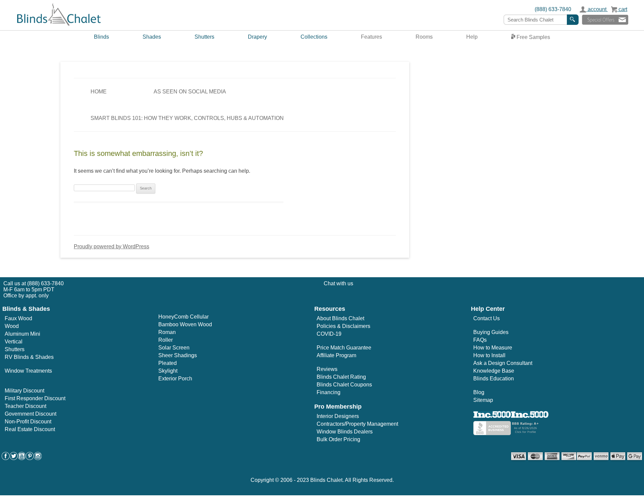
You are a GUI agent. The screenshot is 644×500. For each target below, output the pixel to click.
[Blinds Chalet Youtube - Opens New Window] (22, 458)
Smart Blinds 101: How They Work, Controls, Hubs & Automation (187, 118)
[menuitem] (101, 37)
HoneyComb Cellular (183, 317)
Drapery (257, 37)
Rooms (424, 37)
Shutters (204, 37)
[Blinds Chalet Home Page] (59, 24)
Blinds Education (493, 378)
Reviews (327, 369)
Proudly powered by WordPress (111, 246)
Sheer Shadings (177, 355)
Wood (12, 326)
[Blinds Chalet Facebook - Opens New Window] (6, 458)
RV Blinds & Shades (29, 357)
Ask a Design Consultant (502, 363)
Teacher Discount (25, 406)
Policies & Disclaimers (343, 326)
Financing (328, 392)
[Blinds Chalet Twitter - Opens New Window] (14, 458)
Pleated (167, 363)
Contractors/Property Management (357, 424)
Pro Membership (338, 406)
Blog (478, 392)
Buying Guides (490, 332)
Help (472, 37)
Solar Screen (174, 347)
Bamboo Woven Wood (185, 324)
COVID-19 (329, 334)
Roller (165, 340)
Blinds (101, 37)
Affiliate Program (336, 355)
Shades (152, 37)
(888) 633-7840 (553, 9)
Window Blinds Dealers (345, 431)
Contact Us (486, 318)
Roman (167, 332)
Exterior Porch (175, 378)
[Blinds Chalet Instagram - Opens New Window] (38, 458)
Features (371, 37)
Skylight (167, 371)
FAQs (480, 340)
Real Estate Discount (30, 429)
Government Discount (30, 414)
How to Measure (492, 347)
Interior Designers (338, 416)
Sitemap (483, 400)
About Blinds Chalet (340, 318)
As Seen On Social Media (190, 91)
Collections (314, 37)
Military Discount (24, 390)
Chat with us (338, 283)
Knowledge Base (493, 371)
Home (99, 91)
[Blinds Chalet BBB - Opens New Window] (506, 433)
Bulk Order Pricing (338, 439)
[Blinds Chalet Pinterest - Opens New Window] (30, 458)
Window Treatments (28, 371)
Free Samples (532, 37)
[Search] (573, 19)
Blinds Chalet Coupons (344, 384)
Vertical (13, 341)
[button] (605, 19)
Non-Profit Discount (28, 421)
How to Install (489, 355)
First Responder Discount (35, 398)
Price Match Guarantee (344, 347)
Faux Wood (18, 318)
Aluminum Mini (22, 334)
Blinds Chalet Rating (341, 377)
